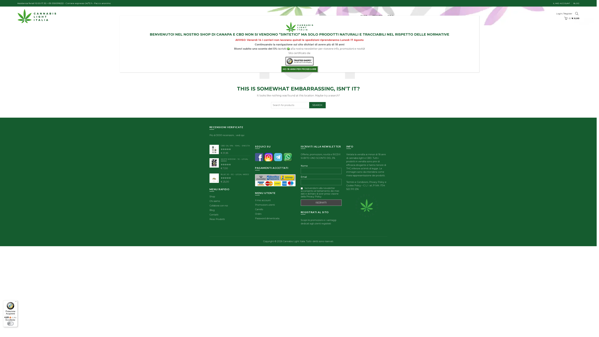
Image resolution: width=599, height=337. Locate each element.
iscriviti (282, 48)
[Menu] (16, 302)
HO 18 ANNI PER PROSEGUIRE (299, 69)
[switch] (10, 323)
